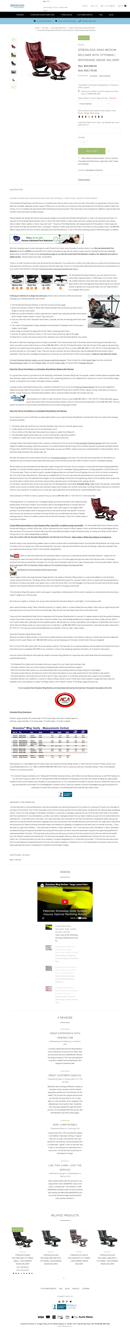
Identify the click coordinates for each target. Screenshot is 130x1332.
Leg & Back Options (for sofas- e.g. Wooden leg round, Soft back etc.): (98, 123)
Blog (111, 15)
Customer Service (85, 15)
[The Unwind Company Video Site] (14, 556)
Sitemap (85, 1288)
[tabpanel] (107, 1251)
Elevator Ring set (86, 363)
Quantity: (81, 137)
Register (112, 6)
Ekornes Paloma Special (85, 387)
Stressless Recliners (59, 458)
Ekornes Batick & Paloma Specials (88, 443)
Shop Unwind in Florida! (66, 21)
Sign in (102, 6)
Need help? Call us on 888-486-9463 (55, 8)
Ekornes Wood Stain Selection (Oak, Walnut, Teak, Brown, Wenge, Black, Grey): (97, 112)
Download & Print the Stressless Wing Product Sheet (37, 570)
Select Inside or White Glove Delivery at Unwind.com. (91, 537)
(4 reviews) (93, 76)
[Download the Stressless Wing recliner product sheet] (13, 571)
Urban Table (60, 363)
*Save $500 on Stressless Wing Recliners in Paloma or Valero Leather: (98, 86)
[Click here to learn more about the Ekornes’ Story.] (58, 269)
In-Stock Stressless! (44, 21)
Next (13, 87)
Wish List (94, 6)
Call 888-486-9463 (88, 21)
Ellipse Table (41, 363)
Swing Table (91, 360)
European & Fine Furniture (43, 15)
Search (85, 6)
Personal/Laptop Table (18, 363)
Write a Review (104, 76)
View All (76, 1288)
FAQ (101, 15)
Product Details (84, 180)
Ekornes (20, 15)
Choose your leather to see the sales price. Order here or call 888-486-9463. (99, 92)
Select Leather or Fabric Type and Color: (97, 98)
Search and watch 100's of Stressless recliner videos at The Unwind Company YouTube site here (46, 565)
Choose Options (107, 1238)
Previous (13, 40)
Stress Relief (66, 15)
